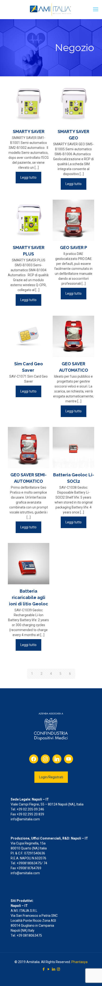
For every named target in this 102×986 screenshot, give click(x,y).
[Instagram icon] (58, 969)
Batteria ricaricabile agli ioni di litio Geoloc (28, 597)
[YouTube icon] (48, 969)
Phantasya (79, 962)
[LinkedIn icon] (53, 969)
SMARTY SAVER (28, 131)
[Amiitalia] (51, 9)
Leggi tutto (28, 177)
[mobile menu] (96, 9)
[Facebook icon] (43, 969)
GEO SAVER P (73, 247)
